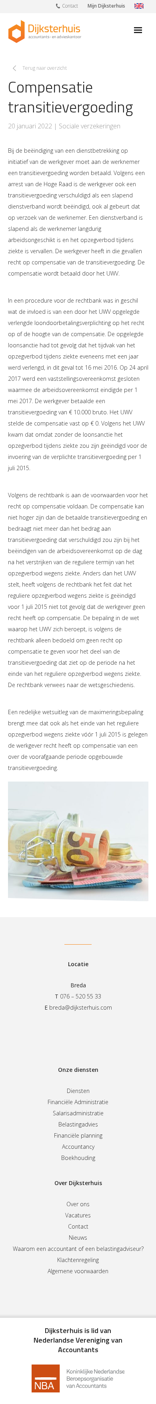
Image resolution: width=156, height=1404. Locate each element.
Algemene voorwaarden (78, 1271)
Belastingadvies (78, 1124)
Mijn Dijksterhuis (106, 5)
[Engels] (139, 6)
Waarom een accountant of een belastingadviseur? (78, 1248)
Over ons (78, 1204)
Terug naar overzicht (44, 68)
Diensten (78, 1091)
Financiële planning (78, 1135)
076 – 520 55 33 (80, 996)
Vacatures (78, 1215)
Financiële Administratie (78, 1102)
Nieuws (78, 1237)
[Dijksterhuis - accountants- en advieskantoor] (45, 31)
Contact (70, 5)
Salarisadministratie (78, 1113)
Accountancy (78, 1146)
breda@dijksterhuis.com (80, 1007)
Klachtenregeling (78, 1260)
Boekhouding (78, 1158)
